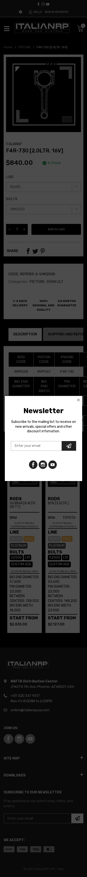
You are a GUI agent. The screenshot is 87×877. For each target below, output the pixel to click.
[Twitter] (43, 464)
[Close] (78, 400)
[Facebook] (33, 464)
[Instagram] (52, 464)
